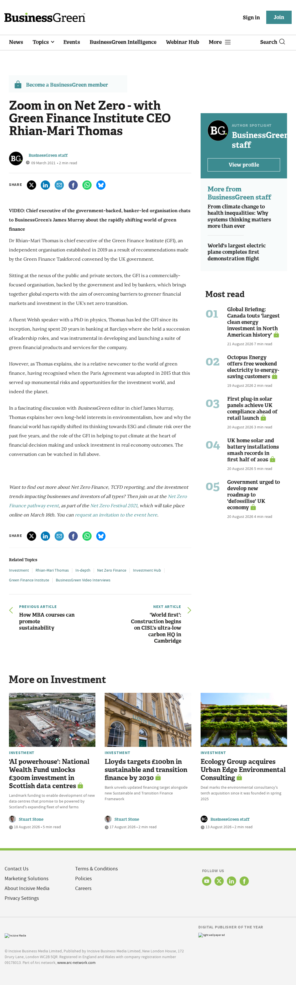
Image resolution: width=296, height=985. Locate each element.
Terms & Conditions (96, 868)
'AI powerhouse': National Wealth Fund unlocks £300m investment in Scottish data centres (49, 774)
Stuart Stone (31, 819)
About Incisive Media (27, 888)
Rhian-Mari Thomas (52, 570)
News (16, 42)
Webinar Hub (182, 42)
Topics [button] (41, 42)
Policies (83, 878)
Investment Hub (147, 570)
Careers (83, 888)
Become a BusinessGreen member (67, 85)
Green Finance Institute (29, 580)
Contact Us (17, 868)
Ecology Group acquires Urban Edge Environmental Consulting (243, 770)
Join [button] (279, 17)
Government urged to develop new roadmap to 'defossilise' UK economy (253, 495)
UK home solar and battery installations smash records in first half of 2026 (253, 450)
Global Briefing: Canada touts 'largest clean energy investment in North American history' (253, 322)
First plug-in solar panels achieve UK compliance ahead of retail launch (252, 408)
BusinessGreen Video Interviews (83, 580)
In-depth (82, 570)
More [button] (216, 42)
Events (71, 42)
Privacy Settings (22, 898)
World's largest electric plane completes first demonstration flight (237, 252)
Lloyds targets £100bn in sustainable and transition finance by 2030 (146, 770)
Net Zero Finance (111, 570)
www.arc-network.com (76, 962)
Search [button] (268, 42)
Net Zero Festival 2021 (113, 505)
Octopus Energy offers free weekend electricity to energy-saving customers (253, 367)
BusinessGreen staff (48, 155)
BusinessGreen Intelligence (123, 42)
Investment (19, 570)
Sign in (251, 17)
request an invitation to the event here (116, 515)
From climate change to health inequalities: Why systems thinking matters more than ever (239, 216)
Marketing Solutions (27, 878)
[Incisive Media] (15, 935)
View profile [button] (244, 164)
